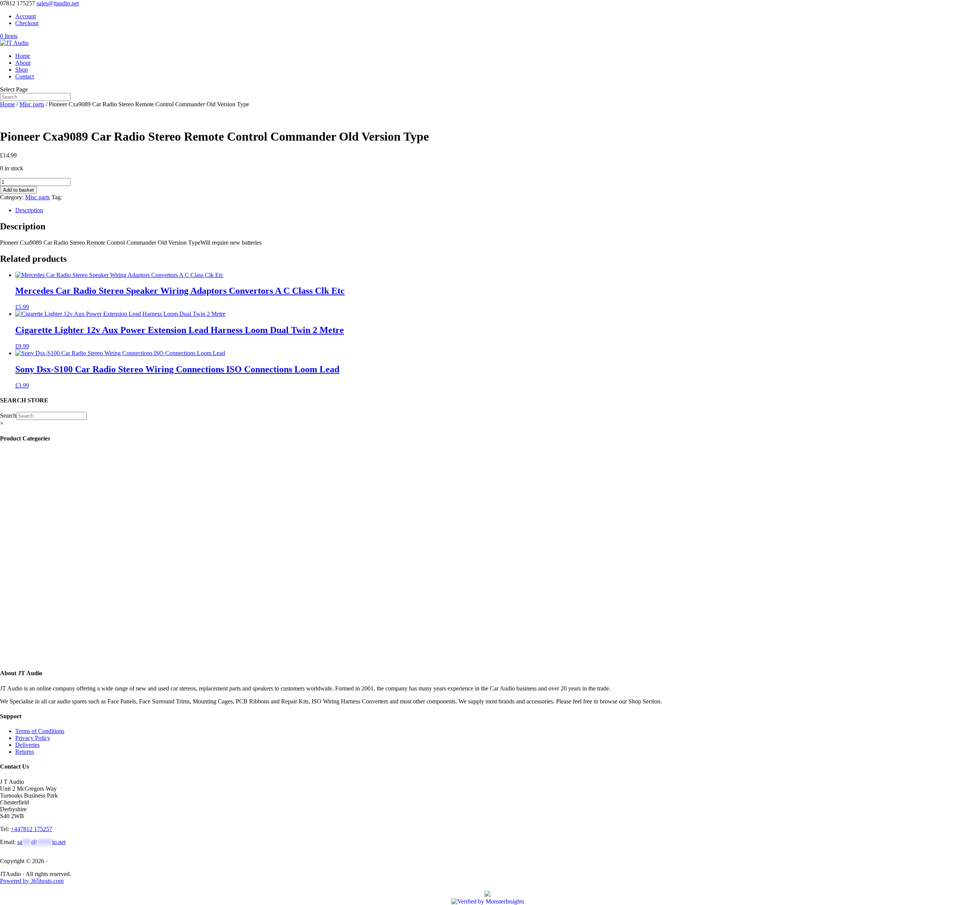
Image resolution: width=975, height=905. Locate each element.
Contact (24, 76)
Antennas (30, 501)
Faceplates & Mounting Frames (60, 522)
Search (8, 415)
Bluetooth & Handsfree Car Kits (58, 508)
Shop (21, 69)
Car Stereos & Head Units (54, 611)
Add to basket (18, 190)
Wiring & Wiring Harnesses (55, 563)
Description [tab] (29, 210)
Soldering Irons (38, 487)
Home (22, 56)
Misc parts (31, 104)
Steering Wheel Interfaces (50, 535)
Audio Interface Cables (48, 556)
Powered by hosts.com (32, 881)
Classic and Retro (43, 652)
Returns (24, 751)
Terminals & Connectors (50, 549)
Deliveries (27, 745)
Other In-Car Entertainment (54, 590)
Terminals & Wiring (46, 576)
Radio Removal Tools (47, 528)
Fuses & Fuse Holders (46, 542)
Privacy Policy (32, 738)
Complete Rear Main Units (51, 638)
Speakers (31, 618)
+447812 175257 (31, 829)
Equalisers (33, 583)
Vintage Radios (39, 480)
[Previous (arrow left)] (13, 453)
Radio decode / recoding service (59, 460)
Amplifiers (33, 604)
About (22, 62)
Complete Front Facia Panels (57, 645)
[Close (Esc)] (966, 8)
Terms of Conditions (39, 731)
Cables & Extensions (46, 515)
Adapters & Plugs (42, 570)
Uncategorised (38, 474)
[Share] (949, 8)
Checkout (26, 23)
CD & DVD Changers (49, 597)
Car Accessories (40, 453)
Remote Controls (41, 467)
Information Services (44, 494)
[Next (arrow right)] (961, 453)
